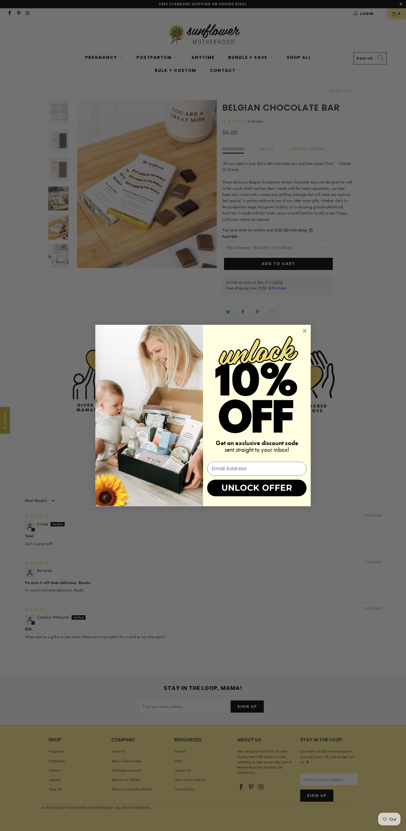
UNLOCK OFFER (257, 488)
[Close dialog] (305, 331)
